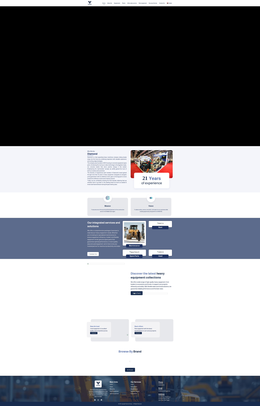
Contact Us (93, 333)
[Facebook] (95, 400)
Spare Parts (134, 256)
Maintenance (134, 246)
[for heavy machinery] (90, 3)
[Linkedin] (101, 400)
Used (160, 256)
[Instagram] (98, 400)
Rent (160, 227)
